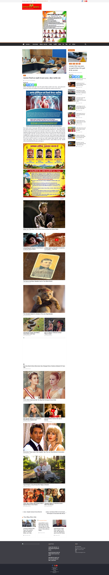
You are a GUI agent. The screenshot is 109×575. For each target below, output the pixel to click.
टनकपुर (50, 44)
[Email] (24, 85)
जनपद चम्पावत (35, 44)
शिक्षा (66, 44)
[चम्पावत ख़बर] (23, 44)
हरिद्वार (76, 63)
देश (63, 44)
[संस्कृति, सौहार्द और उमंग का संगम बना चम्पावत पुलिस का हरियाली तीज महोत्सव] (71, 130)
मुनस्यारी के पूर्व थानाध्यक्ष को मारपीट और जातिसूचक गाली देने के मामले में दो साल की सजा (81, 84)
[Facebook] (27, 85)
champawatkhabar (32, 80)
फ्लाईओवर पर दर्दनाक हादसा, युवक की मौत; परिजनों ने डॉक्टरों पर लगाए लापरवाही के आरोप (80, 136)
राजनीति (55, 44)
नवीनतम (73, 44)
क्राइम (59, 44)
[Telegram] (30, 85)
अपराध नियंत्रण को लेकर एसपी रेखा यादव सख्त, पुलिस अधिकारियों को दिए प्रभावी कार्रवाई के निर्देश (81, 99)
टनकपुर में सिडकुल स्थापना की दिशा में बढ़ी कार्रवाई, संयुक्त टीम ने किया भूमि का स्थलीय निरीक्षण (81, 107)
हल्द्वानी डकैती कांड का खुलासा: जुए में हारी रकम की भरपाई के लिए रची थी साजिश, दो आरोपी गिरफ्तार (81, 91)
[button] (30, 44)
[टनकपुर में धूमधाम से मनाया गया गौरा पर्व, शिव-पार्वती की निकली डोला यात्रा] (71, 115)
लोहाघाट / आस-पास (43, 44)
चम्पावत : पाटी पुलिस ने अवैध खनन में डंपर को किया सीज (33, 512)
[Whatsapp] (35, 85)
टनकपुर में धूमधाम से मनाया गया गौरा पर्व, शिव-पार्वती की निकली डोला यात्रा (80, 114)
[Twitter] (33, 85)
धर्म (69, 44)
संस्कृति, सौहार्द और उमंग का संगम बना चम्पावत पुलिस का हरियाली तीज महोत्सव (81, 129)
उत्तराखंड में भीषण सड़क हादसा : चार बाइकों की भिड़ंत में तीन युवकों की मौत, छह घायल (77, 68)
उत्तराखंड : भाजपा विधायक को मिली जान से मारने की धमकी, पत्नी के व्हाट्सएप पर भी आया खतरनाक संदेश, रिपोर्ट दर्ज (55, 512)
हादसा (79, 63)
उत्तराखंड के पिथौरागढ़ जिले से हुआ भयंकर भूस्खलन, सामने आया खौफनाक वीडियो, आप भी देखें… (28, 531)
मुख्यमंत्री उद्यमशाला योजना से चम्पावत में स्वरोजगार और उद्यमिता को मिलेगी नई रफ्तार (81, 122)
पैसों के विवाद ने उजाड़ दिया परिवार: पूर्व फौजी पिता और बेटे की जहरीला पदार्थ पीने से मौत (81, 143)
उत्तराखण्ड (28, 44)
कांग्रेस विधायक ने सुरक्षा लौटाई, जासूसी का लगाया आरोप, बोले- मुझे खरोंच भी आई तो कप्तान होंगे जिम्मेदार (59, 531)
